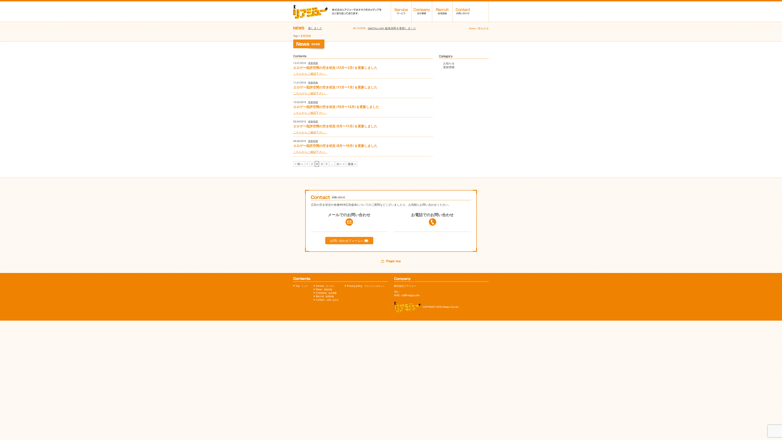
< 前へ (299, 164)
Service (320, 286)
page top (391, 261)
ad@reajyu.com (411, 295)
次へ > (340, 164)
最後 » (352, 164)
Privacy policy (354, 286)
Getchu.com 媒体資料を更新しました (379, 28)
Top (295, 36)
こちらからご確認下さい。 (310, 74)
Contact (320, 299)
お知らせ (449, 63)
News (319, 289)
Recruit (320, 296)
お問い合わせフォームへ (347, 241)
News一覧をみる (479, 28)
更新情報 (313, 63)
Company (321, 293)
